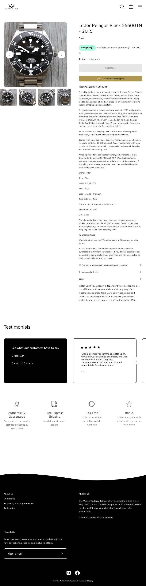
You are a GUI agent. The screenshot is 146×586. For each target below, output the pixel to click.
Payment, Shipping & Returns (19, 503)
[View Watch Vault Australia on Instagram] (68, 573)
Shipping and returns (88, 272)
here (133, 240)
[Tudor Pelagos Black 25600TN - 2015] (8, 97)
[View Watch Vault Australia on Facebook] (77, 573)
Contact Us (9, 498)
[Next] (61, 54)
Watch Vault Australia (68, 581)
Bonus (81, 279)
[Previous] (9, 54)
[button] (121, 6)
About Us (8, 493)
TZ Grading (9, 507)
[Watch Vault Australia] (11, 6)
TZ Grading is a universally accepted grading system (103, 265)
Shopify (90, 581)
